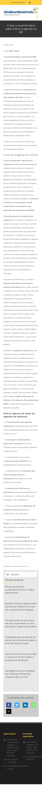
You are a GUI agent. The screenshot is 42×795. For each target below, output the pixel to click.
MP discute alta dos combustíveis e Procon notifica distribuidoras (19, 590)
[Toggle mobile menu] (37, 17)
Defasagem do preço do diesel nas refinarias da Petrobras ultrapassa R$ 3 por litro (19, 674)
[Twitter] (17, 705)
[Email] (9, 711)
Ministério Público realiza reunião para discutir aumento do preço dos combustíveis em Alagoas (21, 606)
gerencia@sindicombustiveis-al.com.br (13, 767)
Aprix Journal (14, 51)
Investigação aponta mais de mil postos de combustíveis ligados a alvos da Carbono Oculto (21, 640)
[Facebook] (9, 705)
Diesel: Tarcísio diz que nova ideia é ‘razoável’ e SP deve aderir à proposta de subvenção (21, 657)
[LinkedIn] (25, 705)
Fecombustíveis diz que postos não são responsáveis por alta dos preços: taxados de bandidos (21, 623)
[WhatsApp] (33, 705)
